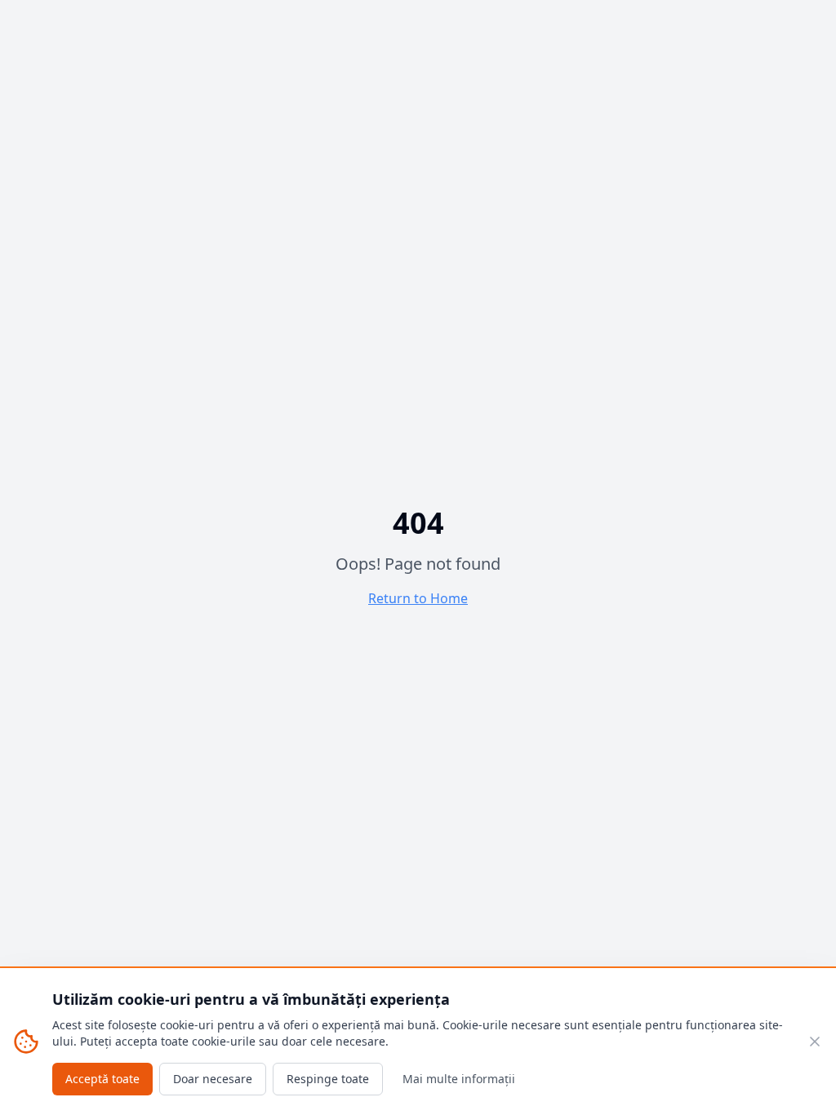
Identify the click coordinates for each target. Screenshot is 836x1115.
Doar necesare (212, 1078)
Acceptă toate (102, 1078)
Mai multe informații (458, 1078)
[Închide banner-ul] (815, 1041)
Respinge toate (328, 1078)
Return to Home (418, 598)
